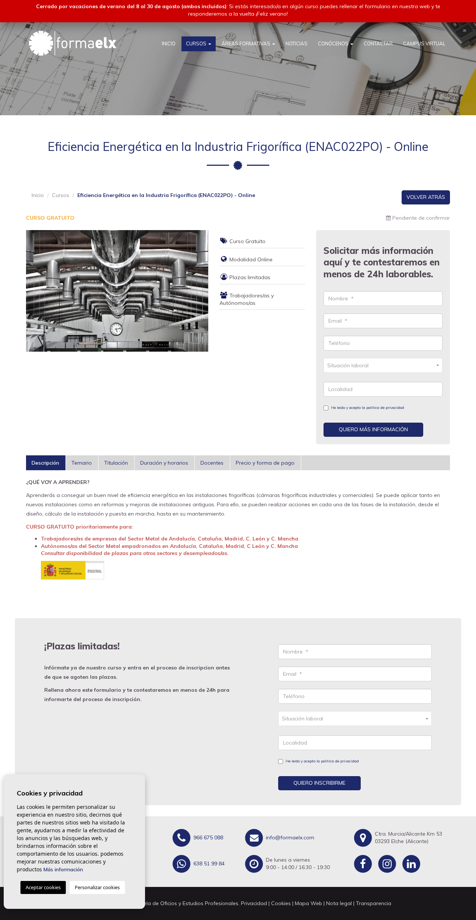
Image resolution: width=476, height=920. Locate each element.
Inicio (169, 43)
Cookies (281, 903)
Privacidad (254, 903)
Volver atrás (425, 197)
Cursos (197, 43)
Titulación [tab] (116, 462)
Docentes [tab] (211, 462)
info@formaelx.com (289, 837)
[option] (117, 291)
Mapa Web (308, 903)
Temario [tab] (81, 462)
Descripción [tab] (45, 462)
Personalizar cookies (97, 887)
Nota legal (339, 903)
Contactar (378, 43)
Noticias (297, 43)
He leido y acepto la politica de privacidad (367, 407)
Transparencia (373, 903)
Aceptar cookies (43, 887)
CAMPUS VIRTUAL (424, 43)
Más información (63, 869)
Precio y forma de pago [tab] (265, 462)
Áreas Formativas (246, 43)
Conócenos (334, 43)
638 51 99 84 (208, 863)
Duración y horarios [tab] (164, 462)
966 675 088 (207, 837)
